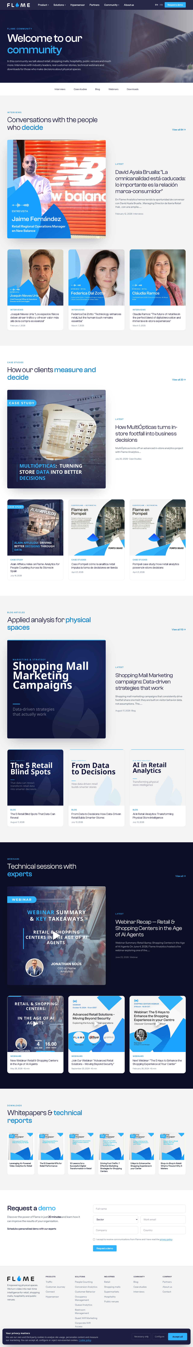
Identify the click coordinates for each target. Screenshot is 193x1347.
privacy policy (166, 1239)
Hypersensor (77, 4)
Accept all (177, 1336)
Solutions (60, 4)
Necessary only (141, 1336)
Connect (50, 1291)
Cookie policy (85, 1340)
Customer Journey (55, 1287)
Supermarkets (111, 1291)
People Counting (84, 1282)
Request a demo (175, 4)
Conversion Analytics (86, 1287)
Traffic (49, 1282)
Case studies (80, 89)
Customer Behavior (85, 1291)
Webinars (113, 89)
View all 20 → (179, 379)
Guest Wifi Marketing (86, 1318)
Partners (94, 4)
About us (129, 4)
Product (43, 4)
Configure (159, 1336)
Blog (97, 89)
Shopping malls (112, 1287)
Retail (107, 1282)
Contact (167, 1291)
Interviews (60, 89)
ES (161, 5)
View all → (180, 876)
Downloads (132, 89)
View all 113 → (179, 629)
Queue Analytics (83, 1305)
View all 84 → (179, 129)
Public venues (111, 1301)
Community (111, 4)
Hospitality (110, 1296)
